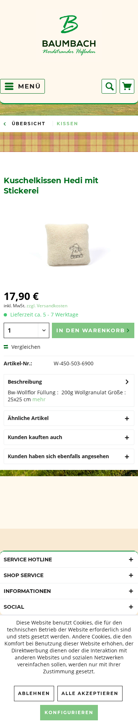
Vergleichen (25, 346)
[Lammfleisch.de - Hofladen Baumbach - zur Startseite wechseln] (69, 42)
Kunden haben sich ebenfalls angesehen (58, 456)
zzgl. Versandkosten (46, 306)
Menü (29, 86)
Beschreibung (25, 381)
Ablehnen (34, 693)
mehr (39, 399)
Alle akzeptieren (89, 693)
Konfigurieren (69, 712)
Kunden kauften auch (35, 437)
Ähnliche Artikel (28, 418)
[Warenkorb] (127, 86)
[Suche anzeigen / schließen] (109, 86)
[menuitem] (22, 86)
